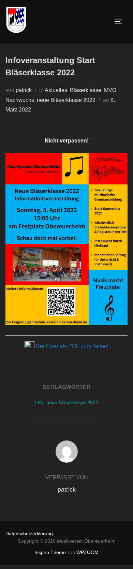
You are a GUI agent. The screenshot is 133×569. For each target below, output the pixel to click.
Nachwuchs (19, 100)
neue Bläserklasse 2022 (66, 100)
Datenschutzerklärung (29, 533)
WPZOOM (87, 552)
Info (39, 402)
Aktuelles (56, 90)
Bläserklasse (85, 90)
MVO (110, 90)
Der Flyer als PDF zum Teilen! (72, 346)
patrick (24, 90)
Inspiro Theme (50, 552)
